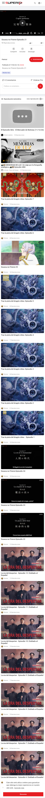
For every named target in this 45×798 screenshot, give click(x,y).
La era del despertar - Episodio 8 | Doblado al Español (22, 709)
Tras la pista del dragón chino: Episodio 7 (17, 199)
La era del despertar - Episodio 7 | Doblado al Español (22, 743)
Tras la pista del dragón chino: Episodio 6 (17, 233)
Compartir (13, 51)
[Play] (3, 33)
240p (38, 24)
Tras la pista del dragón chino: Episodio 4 (17, 335)
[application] (22, 23)
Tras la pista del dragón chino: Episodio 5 (17, 301)
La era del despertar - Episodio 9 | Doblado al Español (22, 675)
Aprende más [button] (19, 788)
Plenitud (4, 59)
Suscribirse (37, 59)
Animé (22, 65)
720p (38, 33)
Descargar (31, 51)
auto (38, 28)
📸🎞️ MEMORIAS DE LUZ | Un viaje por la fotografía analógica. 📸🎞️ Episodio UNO (21, 166)
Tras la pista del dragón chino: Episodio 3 (17, 369)
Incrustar (22, 51)
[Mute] (35, 33)
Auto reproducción (33, 99)
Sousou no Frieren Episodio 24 (13, 471)
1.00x (24, 33)
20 (27, 33)
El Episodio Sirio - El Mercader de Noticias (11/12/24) (22, 130)
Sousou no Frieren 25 (9, 267)
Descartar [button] (23, 794)
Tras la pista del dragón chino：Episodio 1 (18, 437)
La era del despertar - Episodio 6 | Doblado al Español (22, 777)
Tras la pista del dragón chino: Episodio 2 (17, 403)
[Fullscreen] (42, 33)
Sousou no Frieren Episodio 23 (13, 505)
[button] (40, 3)
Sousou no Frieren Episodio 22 (13, 539)
